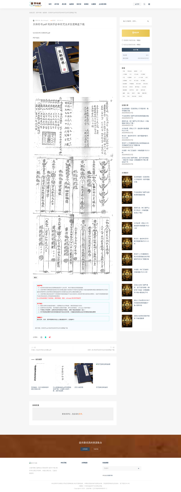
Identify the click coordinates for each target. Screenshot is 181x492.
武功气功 (131, 90)
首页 (50, 4)
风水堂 (140, 96)
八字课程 (125, 74)
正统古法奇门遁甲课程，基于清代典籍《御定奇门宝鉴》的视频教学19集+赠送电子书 (135, 160)
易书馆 (56, 4)
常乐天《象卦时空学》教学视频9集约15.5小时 (135, 137)
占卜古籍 (141, 77)
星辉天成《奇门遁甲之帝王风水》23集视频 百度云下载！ (135, 122)
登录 (80, 414)
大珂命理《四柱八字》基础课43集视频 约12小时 (135, 129)
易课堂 (86, 4)
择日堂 (131, 86)
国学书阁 (38, 12)
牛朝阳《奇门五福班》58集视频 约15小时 (136, 151)
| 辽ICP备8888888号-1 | (99, 488)
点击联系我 (102, 4)
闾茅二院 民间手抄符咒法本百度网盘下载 (101, 350)
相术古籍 (143, 90)
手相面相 (131, 83)
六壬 (130, 74)
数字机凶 (137, 86)
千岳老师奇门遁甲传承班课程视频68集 (135, 116)
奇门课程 (143, 80)
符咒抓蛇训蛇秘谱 (102, 387)
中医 (124, 71)
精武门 (133, 93)
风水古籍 (134, 96)
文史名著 (144, 86)
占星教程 (125, 80)
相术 (137, 90)
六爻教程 (129, 77)
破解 (124, 93)
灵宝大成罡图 (78, 387)
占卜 (135, 77)
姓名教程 (125, 83)
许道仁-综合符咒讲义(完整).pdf (41, 350)
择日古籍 (145, 83)
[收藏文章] (41, 337)
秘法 (35, 277)
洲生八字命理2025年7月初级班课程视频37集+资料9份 (142, 303)
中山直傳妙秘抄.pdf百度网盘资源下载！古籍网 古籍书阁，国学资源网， (62, 389)
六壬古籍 (136, 74)
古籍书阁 (88, 488)
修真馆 (135, 71)
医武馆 (79, 4)
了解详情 (95, 449)
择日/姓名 (138, 83)
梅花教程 (125, 90)
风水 (124, 96)
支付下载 (135, 49)
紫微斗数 (144, 93)
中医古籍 (129, 71)
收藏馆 (93, 4)
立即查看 (85, 449)
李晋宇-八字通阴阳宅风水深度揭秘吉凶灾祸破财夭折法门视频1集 (135, 144)
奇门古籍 (136, 80)
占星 (146, 77)
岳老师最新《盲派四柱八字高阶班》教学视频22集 (135, 110)
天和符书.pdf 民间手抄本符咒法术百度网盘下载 (54, 328)
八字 (141, 71)
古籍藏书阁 (109, 475)
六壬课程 (143, 74)
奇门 (130, 80)
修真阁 (71, 4)
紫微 (139, 93)
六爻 (124, 77)
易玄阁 (64, 4)
